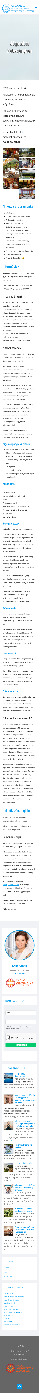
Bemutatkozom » (9, 1294)
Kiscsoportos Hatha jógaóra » (13, 1312)
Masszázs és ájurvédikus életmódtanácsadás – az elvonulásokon (24, 1229)
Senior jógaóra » (9, 1315)
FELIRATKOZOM (21, 1045)
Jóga (5, 1272)
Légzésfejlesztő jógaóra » (12, 1300)
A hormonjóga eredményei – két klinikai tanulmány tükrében (24, 1187)
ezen (25, 132)
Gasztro (6, 1267)
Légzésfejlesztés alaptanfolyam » (14, 1297)
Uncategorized (8, 1276)
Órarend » (7, 1319)
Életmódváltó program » (11, 1309)
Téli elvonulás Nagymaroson (20, 1075)
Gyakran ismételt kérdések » (13, 1325)
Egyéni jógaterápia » (10, 1303)
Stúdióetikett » (8, 1322)
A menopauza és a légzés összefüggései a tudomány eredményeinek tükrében (24, 1099)
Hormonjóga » (8, 1306)
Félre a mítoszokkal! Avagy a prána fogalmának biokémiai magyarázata (24, 1123)
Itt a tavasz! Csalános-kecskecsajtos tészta (23, 1210)
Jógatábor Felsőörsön (23, 1163)
